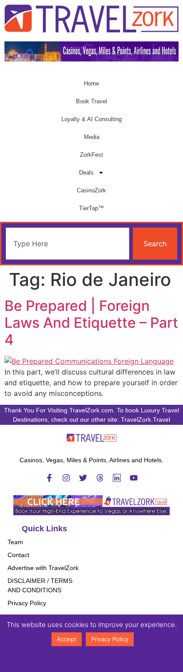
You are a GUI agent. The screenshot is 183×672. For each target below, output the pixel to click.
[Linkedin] (117, 478)
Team (15, 542)
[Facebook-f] (49, 478)
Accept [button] (66, 639)
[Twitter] (83, 478)
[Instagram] (66, 478)
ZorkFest (91, 154)
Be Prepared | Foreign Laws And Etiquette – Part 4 (91, 323)
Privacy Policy (27, 603)
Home (91, 83)
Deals (86, 172)
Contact (18, 554)
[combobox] (67, 244)
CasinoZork (91, 190)
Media (91, 137)
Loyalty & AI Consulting (91, 119)
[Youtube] (134, 478)
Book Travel (91, 101)
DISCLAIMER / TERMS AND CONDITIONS (40, 585)
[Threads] (100, 478)
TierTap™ (91, 208)
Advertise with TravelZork (43, 567)
